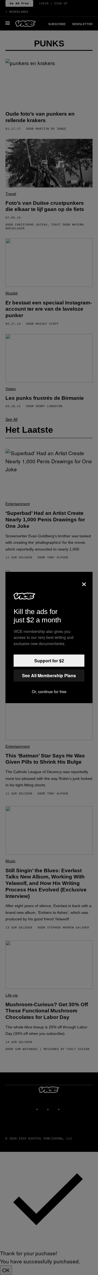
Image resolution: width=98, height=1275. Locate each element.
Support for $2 (49, 660)
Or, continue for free (49, 691)
